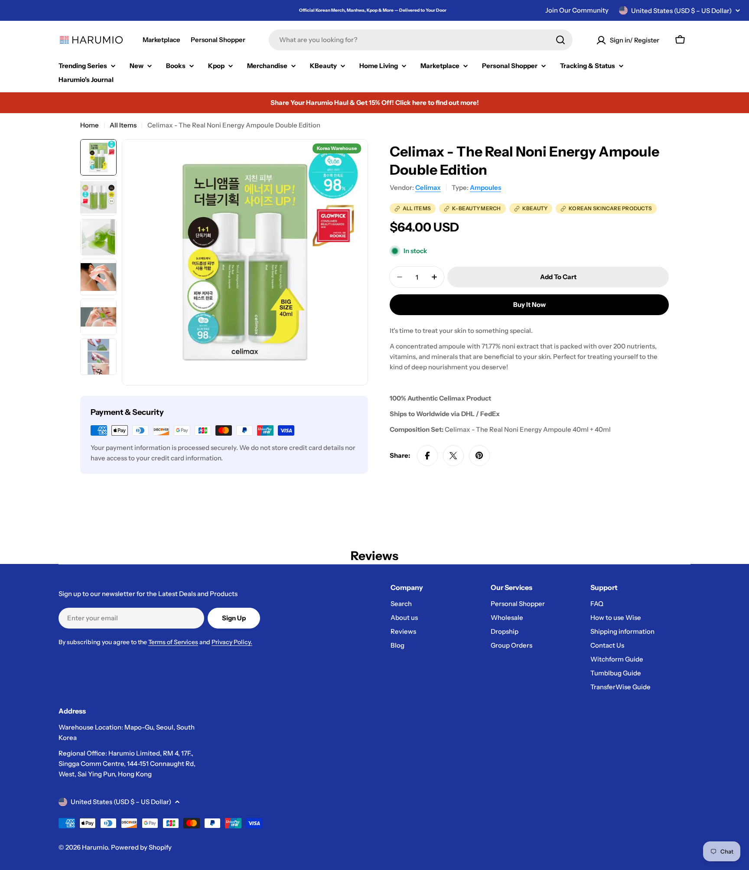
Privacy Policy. (232, 642)
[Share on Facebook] (427, 455)
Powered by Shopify (141, 847)
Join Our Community (577, 10)
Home (89, 125)
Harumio (95, 847)
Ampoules (485, 187)
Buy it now (529, 304)
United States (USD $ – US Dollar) (681, 11)
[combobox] (421, 39)
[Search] (560, 40)
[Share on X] (453, 455)
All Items (123, 125)
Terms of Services (173, 642)
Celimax (428, 187)
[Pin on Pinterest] (479, 455)
